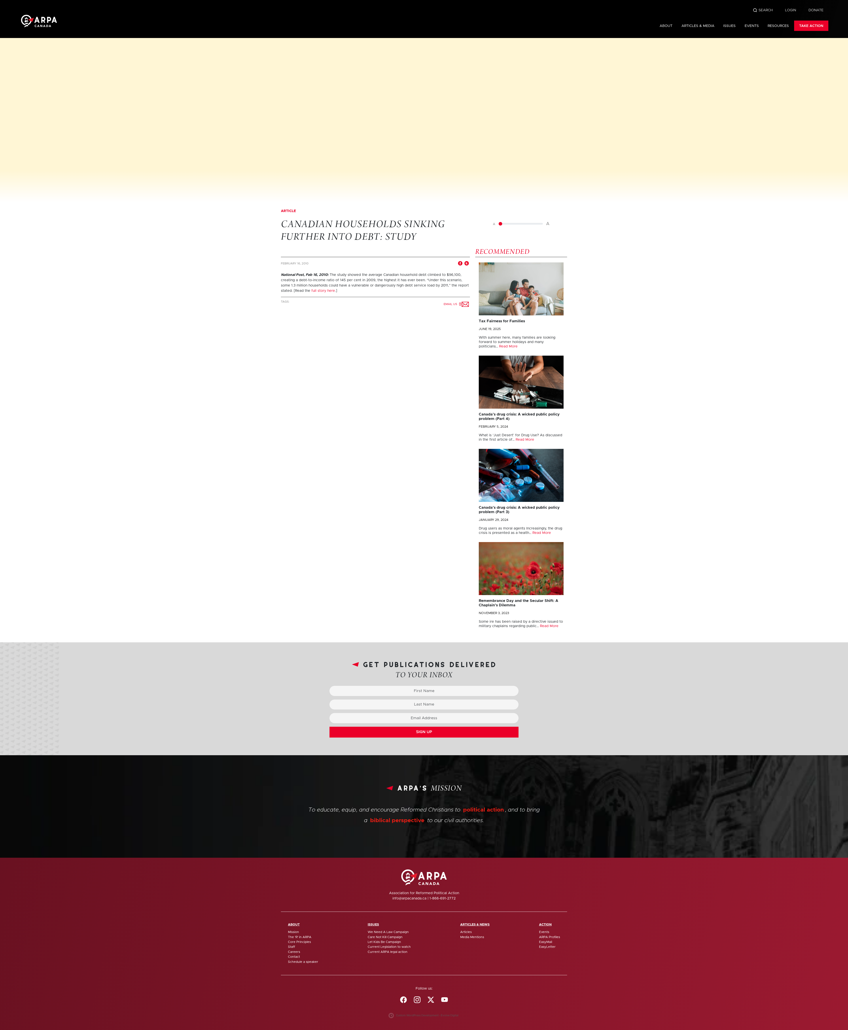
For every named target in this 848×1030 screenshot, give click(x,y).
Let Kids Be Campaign (384, 942)
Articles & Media (697, 26)
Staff (291, 946)
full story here (323, 290)
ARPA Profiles (549, 937)
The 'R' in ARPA (299, 937)
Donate (815, 10)
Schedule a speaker (303, 962)
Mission (293, 932)
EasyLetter (547, 946)
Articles (466, 932)
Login (790, 10)
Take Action (811, 26)
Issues (729, 26)
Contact (294, 956)
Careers (294, 952)
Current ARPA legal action (387, 952)
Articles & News (475, 924)
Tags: (285, 301)
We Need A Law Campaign (388, 932)
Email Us (451, 304)
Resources (778, 26)
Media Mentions (472, 937)
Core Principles (299, 942)
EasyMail (545, 942)
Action (545, 924)
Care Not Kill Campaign (385, 937)
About (666, 26)
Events (752, 26)
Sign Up (424, 732)
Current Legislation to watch (389, 946)
